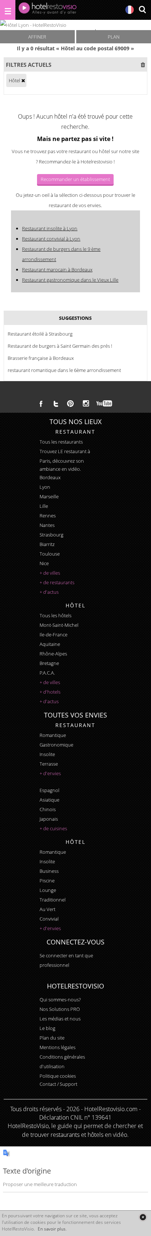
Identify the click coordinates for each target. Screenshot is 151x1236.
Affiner (37, 36)
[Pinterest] (70, 404)
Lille (44, 506)
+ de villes (50, 573)
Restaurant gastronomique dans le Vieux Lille (70, 280)
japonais (49, 819)
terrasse (49, 763)
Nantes (47, 525)
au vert (47, 909)
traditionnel (53, 899)
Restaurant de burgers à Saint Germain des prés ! (60, 346)
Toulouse (50, 553)
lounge (48, 890)
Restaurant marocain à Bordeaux (57, 269)
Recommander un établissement (75, 179)
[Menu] (7, 10)
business (49, 871)
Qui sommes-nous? (60, 999)
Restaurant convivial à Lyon (51, 238)
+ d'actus (49, 592)
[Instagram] (86, 404)
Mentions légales (58, 1047)
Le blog (47, 1028)
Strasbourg (51, 534)
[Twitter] (56, 404)
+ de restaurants (57, 582)
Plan (113, 36)
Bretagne (49, 663)
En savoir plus (52, 1229)
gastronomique (56, 744)
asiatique (49, 799)
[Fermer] (142, 1217)
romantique (53, 735)
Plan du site (52, 1037)
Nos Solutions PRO (60, 1009)
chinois (48, 809)
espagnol (49, 790)
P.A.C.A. (47, 672)
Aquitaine (50, 644)
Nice (44, 563)
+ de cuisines (53, 828)
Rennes (48, 515)
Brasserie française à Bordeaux (41, 358)
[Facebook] (41, 404)
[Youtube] (105, 404)
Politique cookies (58, 1076)
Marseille (49, 496)
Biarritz (47, 544)
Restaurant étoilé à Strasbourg (40, 333)
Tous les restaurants (61, 441)
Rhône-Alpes (53, 653)
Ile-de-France (53, 634)
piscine (47, 880)
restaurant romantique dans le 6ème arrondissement (64, 370)
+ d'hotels (50, 692)
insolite (47, 754)
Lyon (45, 487)
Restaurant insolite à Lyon (49, 228)
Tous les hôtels (55, 615)
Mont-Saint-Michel (59, 625)
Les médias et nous (60, 1018)
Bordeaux (50, 477)
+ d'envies (50, 773)
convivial (49, 918)
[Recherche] (142, 10)
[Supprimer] (23, 80)
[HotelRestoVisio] (47, 10)
